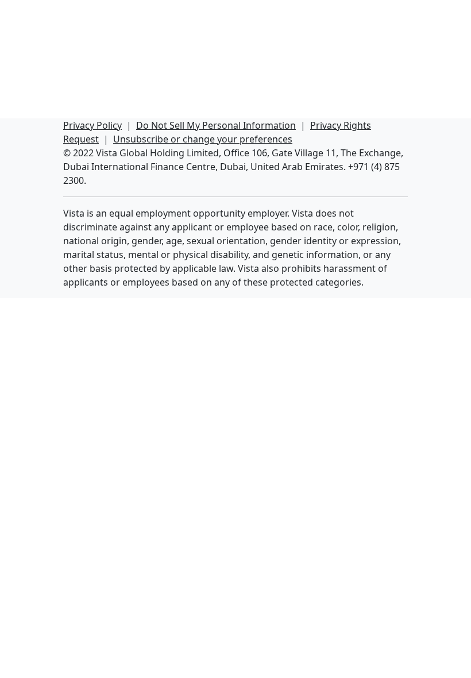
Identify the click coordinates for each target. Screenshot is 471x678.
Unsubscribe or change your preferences (202, 139)
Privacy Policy (92, 125)
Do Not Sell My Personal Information (216, 125)
